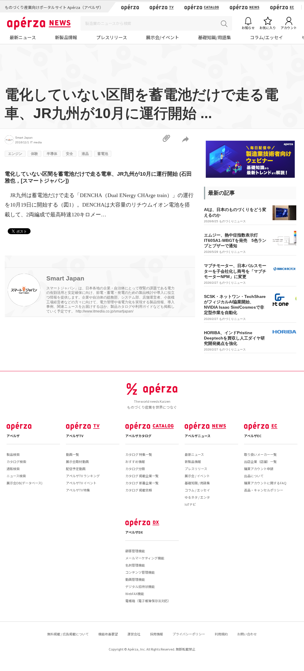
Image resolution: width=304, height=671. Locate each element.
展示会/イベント (162, 37)
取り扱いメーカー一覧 (260, 454)
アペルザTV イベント (81, 482)
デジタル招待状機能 (140, 586)
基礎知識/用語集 (214, 37)
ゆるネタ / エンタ (197, 497)
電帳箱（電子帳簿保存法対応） (148, 600)
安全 (69, 154)
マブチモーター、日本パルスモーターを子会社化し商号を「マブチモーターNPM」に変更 (235, 271)
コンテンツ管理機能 (140, 572)
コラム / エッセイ (197, 490)
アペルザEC (253, 435)
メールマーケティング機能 (144, 558)
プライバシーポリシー (188, 634)
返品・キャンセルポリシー (263, 490)
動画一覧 (72, 454)
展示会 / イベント (197, 475)
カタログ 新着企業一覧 (142, 482)
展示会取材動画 (77, 461)
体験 (34, 154)
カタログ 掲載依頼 (138, 490)
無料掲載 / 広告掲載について (68, 634)
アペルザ (13, 435)
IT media (36, 142)
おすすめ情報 (135, 461)
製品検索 (13, 454)
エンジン (15, 154)
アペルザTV (74, 435)
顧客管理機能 (135, 550)
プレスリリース (111, 37)
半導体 (52, 154)
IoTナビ (190, 504)
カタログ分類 (135, 468)
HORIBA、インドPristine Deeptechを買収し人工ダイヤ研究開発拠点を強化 (234, 338)
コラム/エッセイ (266, 37)
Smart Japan (24, 137)
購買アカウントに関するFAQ (265, 482)
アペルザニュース (197, 435)
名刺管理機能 (135, 565)
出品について (254, 475)
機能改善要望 (108, 634)
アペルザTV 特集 (78, 490)
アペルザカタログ (138, 435)
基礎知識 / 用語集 (197, 482)
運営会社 (133, 634)
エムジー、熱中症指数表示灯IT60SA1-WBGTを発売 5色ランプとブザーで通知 (235, 240)
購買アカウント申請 (258, 468)
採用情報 (156, 634)
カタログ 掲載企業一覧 (142, 475)
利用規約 (221, 634)
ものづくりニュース (232, 221)
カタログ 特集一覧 (138, 454)
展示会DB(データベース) (24, 482)
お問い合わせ (247, 634)
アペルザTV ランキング (83, 475)
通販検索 (13, 468)
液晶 (85, 154)
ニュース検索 (16, 475)
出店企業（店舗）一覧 (260, 461)
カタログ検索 (16, 461)
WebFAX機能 (134, 593)
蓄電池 (102, 154)
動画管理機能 (135, 579)
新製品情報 (66, 37)
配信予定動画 (76, 468)
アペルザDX (134, 532)
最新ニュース (23, 37)
